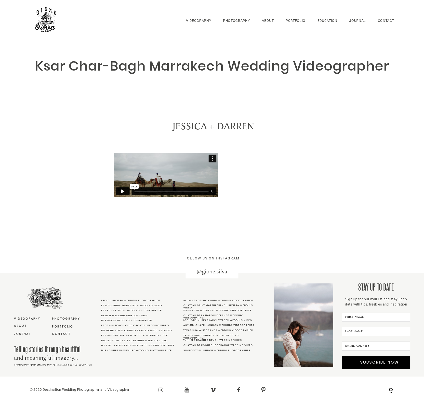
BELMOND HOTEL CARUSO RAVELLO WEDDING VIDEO (136, 330)
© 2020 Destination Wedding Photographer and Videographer (80, 389)
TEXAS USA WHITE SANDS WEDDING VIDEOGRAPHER (218, 330)
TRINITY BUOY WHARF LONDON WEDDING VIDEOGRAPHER (211, 336)
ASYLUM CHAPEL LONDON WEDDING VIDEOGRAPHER (218, 325)
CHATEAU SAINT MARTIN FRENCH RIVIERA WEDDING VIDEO (218, 306)
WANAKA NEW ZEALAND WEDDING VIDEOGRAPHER (217, 310)
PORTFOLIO (295, 21)
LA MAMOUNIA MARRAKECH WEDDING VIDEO (131, 305)
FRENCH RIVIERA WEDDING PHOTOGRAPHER (130, 300)
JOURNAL (357, 21)
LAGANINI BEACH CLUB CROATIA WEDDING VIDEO (135, 325)
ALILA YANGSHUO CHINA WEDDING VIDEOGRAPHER (218, 300)
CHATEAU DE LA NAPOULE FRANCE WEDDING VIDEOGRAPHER (213, 316)
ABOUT (268, 21)
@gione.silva (212, 271)
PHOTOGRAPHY (236, 21)
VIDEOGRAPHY (198, 21)
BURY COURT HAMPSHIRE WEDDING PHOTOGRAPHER (136, 350)
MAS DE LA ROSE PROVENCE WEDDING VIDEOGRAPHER (137, 345)
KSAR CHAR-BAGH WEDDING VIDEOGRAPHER (131, 310)
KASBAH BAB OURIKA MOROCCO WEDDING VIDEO (135, 335)
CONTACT (386, 21)
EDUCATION (327, 21)
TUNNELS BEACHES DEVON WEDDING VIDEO (212, 340)
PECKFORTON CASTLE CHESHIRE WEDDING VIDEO (134, 340)
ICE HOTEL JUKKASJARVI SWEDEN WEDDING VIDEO (217, 320)
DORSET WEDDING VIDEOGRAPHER (124, 315)
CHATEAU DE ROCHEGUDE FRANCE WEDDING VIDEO (218, 345)
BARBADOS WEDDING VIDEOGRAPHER (126, 320)
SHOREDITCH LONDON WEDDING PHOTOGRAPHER (216, 350)
